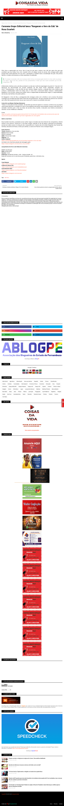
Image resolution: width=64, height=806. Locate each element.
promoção (31, 391)
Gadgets (4, 389)
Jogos (21, 389)
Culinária (9, 383)
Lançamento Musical (29, 389)
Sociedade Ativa (17, 394)
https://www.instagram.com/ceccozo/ (12, 173)
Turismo (56, 394)
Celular (41, 381)
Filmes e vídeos (56, 386)
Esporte (44, 386)
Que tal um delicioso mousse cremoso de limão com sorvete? (25, 765)
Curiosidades (16, 383)
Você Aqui (4, 396)
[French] (27, 373)
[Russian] (37, 371)
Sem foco (10, 23)
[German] (30, 373)
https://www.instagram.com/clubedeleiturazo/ (14, 167)
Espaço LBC (30, 386)
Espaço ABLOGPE (12, 386)
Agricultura (12, 381)
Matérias (38, 389)
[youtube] (47, 330)
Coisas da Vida (15, 794)
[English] (23, 373)
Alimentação (19, 381)
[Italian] (37, 373)
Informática (15, 389)
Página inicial (4, 23)
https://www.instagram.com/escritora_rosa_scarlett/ (16, 143)
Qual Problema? (45, 391)
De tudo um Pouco (33, 383)
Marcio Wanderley (6, 32)
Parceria (55, 803)
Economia (42, 383)
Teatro (24, 394)
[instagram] (17, 330)
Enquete (58, 383)
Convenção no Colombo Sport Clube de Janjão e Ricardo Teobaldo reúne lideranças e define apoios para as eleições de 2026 (34, 785)
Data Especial (24, 383)
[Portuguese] (40, 371)
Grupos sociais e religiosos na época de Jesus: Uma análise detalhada (27, 758)
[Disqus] (32, 261)
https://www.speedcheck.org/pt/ (20, 748)
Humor (9, 389)
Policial (19, 391)
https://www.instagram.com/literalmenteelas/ (14, 170)
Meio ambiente (55, 389)
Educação (48, 383)
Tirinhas (45, 394)
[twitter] (47, 326)
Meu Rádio (4, 391)
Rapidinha (53, 391)
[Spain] (33, 373)
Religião (59, 391)
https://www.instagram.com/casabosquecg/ (14, 164)
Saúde (3, 394)
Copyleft (3, 794)
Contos (4, 383)
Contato (60, 803)
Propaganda (37, 391)
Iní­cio (51, 803)
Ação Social (5, 381)
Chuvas (46, 381)
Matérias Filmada (46, 389)
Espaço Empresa (22, 386)
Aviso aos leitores (28, 381)
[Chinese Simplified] (33, 371)
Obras (10, 391)
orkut (15, 391)
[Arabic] (23, 371)
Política (25, 391)
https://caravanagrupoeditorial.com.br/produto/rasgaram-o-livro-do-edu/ (21, 140)
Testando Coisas (37, 394)
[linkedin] (47, 334)
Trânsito (50, 394)
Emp (53, 383)
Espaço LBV (37, 386)
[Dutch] (40, 373)
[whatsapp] (17, 334)
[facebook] (17, 326)
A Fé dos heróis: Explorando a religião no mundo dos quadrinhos (25, 771)
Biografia (36, 381)
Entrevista (4, 386)
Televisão (29, 394)
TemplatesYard (13, 803)
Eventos (49, 386)
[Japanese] (30, 371)
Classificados (54, 381)
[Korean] (27, 371)
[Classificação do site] (11, 703)
